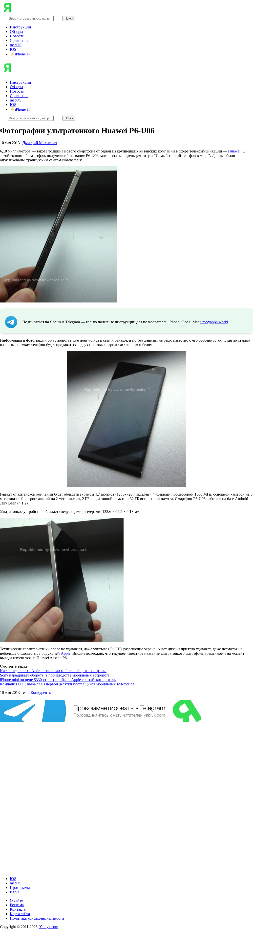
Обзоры (16, 31)
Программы (20, 887)
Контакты (18, 909)
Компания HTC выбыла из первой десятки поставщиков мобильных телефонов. (67, 684)
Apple (65, 653)
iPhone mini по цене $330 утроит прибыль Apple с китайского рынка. (58, 680)
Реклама (17, 905)
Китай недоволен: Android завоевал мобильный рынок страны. (53, 671)
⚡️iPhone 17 (20, 54)
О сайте (16, 900)
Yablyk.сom (48, 927)
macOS (15, 45)
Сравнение (19, 40)
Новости (17, 36)
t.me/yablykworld (214, 322)
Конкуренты (41, 692)
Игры (14, 892)
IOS (13, 49)
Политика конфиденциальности (37, 918)
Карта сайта (20, 914)
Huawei (234, 151)
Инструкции (20, 27)
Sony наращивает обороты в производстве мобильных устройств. (55, 675)
